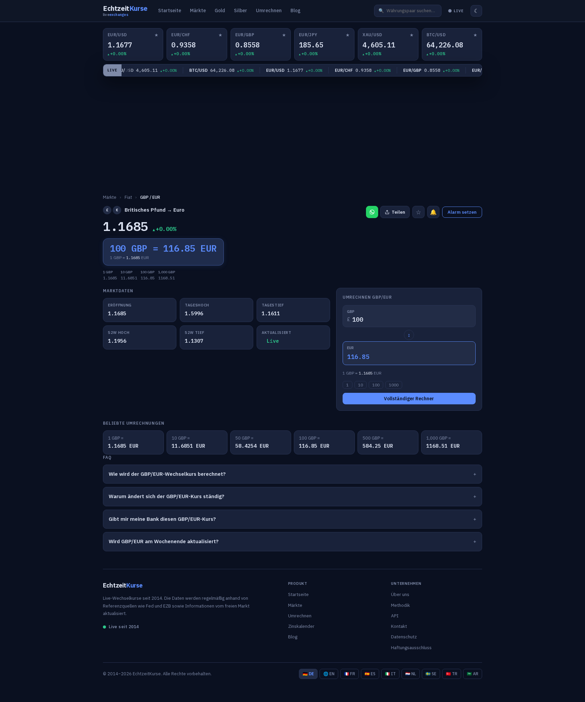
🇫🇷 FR (349, 673)
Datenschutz (404, 637)
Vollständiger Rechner (409, 399)
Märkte (198, 10)
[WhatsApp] (372, 212)
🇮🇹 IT (390, 673)
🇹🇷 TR (451, 673)
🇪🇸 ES (370, 673)
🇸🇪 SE (431, 673)
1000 (393, 384)
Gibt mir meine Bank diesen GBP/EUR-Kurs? (162, 519)
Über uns (400, 594)
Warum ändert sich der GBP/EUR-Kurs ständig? (166, 496)
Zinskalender (301, 626)
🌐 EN (328, 673)
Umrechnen (269, 10)
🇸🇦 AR (472, 673)
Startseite (169, 10)
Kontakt (399, 626)
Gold (220, 10)
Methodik (400, 605)
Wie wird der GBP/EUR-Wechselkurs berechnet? (167, 474)
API (394, 616)
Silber (240, 10)
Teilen (398, 212)
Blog (295, 10)
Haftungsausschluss (411, 647)
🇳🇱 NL (410, 673)
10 (360, 384)
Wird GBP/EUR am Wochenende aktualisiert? (164, 541)
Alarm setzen (462, 212)
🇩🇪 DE (308, 673)
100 (376, 384)
